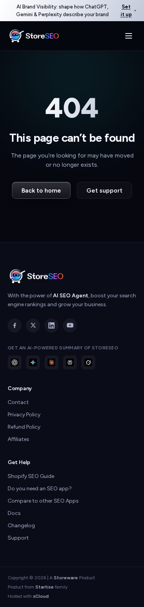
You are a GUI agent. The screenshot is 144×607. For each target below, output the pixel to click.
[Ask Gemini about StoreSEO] (33, 362)
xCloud (41, 596)
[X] (33, 325)
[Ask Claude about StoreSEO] (51, 362)
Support (18, 538)
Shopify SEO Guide (31, 476)
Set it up (126, 10)
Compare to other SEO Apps (43, 501)
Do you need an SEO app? (40, 488)
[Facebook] (15, 325)
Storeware (66, 577)
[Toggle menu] (128, 36)
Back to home (41, 190)
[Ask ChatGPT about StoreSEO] (15, 362)
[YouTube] (70, 325)
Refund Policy (24, 427)
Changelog (21, 525)
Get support (104, 190)
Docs (14, 513)
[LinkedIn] (51, 325)
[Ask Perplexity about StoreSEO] (70, 362)
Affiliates (18, 439)
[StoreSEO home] (34, 35)
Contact (18, 402)
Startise (44, 587)
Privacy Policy (24, 414)
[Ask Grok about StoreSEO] (88, 362)
